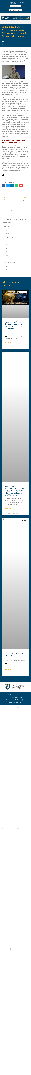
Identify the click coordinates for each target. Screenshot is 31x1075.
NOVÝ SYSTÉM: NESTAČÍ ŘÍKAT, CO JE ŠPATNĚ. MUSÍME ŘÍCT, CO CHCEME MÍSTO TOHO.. (14, 490)
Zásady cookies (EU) (10, 262)
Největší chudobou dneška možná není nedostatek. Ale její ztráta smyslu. (13, 325)
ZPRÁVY (6, 252)
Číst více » (8, 342)
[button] (15, 6)
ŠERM (5, 230)
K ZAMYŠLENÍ (7, 234)
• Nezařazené (7, 248)
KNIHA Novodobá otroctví (12, 216)
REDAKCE (6, 241)
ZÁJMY (5, 244)
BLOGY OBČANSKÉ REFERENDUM (14, 219)
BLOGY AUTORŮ (8, 237)
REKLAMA (6, 226)
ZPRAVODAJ (7, 223)
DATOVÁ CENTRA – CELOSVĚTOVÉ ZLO (14, 654)
